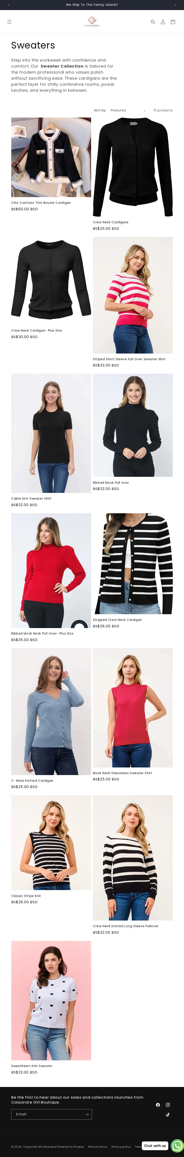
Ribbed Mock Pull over (111, 483)
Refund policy (97, 1146)
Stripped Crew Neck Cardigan (117, 620)
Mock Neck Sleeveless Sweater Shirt (122, 773)
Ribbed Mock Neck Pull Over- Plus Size (42, 634)
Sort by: (100, 110)
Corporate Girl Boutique (39, 1146)
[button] (9, 22)
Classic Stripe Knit (26, 896)
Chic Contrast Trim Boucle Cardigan (41, 203)
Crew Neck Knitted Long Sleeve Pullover (126, 926)
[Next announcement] (175, 5)
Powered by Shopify (70, 1146)
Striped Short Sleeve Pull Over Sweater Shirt (129, 359)
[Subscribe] (87, 1114)
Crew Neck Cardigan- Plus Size (36, 331)
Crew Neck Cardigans (111, 222)
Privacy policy (121, 1146)
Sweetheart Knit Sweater (32, 1066)
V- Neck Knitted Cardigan (32, 781)
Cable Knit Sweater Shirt (31, 499)
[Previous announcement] (9, 5)
